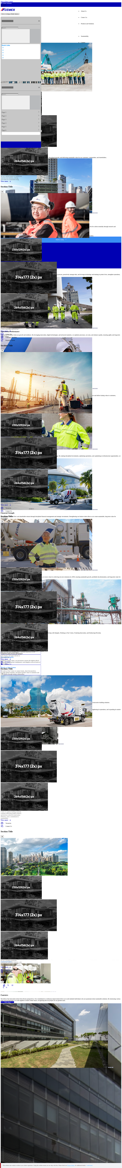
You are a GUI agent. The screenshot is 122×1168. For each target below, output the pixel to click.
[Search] (16, 36)
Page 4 (21, 122)
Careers (7, 662)
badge (2, 662)
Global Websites (7, 3)
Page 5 (21, 126)
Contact (3, 6)
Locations (3, 5)
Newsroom (84, 49)
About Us (83, 11)
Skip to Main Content (7, 1)
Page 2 (21, 115)
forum (2, 972)
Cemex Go (84, 17)
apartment (2, 664)
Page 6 (21, 129)
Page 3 (21, 119)
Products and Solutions (87, 23)
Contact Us (8, 972)
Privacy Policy (71, 1165)
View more (4, 181)
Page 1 (21, 112)
